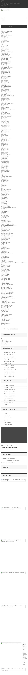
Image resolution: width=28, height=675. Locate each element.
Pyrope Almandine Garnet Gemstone (8, 225)
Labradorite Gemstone (5, 297)
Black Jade (3, 118)
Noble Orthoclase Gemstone (7, 284)
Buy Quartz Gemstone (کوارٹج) (7, 103)
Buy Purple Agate (4, 148)
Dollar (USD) (3, 5)
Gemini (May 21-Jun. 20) (9, 361)
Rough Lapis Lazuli (5, 122)
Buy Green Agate (4, 152)
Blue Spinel (3, 210)
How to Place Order (8, 424)
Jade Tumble (3, 120)
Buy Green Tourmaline (5, 69)
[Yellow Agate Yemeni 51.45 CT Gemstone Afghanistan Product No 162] (13, 480)
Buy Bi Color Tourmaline (6, 73)
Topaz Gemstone (4, 211)
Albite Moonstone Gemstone (7, 296)
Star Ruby (3, 202)
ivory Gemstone (4, 310)
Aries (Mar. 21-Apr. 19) (8, 354)
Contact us (3, 1)
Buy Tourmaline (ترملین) (6, 66)
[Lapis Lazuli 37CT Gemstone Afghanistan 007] (11, 643)
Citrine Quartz (4, 258)
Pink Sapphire (4, 195)
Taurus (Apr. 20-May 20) (9, 374)
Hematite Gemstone (5, 274)
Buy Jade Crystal (4, 165)
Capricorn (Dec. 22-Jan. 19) (10, 359)
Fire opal (3, 280)
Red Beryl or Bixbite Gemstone (7, 224)
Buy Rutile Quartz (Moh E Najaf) (8, 109)
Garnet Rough (4, 157)
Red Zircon (3, 244)
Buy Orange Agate (5, 147)
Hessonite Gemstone (5, 234)
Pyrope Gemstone (5, 226)
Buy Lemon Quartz (5, 107)
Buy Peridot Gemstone (6, 64)
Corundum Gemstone (5, 192)
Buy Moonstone (4, 135)
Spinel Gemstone (4, 208)
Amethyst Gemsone (5, 257)
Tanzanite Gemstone (5, 54)
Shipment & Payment (10, 409)
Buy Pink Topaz (4, 80)
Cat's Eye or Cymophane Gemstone (8, 207)
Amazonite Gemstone (5, 282)
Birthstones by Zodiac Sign (6, 305)
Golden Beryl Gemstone (6, 221)
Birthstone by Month (5, 307)
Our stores (6, 404)
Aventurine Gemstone (5, 266)
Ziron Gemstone (4, 239)
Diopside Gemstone (5, 320)
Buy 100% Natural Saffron (6, 31)
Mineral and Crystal (5, 163)
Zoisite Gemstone (4, 300)
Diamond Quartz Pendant (6, 176)
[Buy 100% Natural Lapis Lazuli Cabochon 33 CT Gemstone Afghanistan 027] (13, 606)
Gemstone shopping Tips (6, 287)
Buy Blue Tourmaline (5, 71)
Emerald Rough (4, 40)
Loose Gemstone (4, 32)
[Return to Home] (2, 329)
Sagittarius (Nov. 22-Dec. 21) (10, 369)
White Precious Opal (5, 278)
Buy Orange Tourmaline (6, 76)
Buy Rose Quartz (4, 105)
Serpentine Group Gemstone (7, 318)
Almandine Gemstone (5, 229)
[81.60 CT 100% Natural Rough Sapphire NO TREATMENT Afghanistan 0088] (13, 508)
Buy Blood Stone (4, 181)
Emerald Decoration (5, 41)
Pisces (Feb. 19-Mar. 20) (9, 367)
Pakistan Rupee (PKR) (5, 7)
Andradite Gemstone (5, 237)
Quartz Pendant (4, 177)
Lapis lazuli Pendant (5, 123)
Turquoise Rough (4, 159)
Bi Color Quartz (4, 112)
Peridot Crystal (4, 167)
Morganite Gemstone (5, 220)
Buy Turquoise (4, 84)
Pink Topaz (3, 212)
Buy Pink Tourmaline (5, 68)
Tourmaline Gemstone (5, 249)
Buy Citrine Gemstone (5, 113)
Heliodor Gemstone (5, 222)
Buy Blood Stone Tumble (6, 138)
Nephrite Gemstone (5, 303)
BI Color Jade (4, 117)
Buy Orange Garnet (5, 98)
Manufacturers (8, 348)
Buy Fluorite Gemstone (6, 114)
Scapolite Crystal (4, 166)
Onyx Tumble (4, 132)
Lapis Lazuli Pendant (5, 125)
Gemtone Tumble (4, 180)
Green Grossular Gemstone (6, 235)
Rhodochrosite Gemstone (6, 314)
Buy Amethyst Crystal (5, 170)
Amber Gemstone (4, 309)
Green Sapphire (4, 199)
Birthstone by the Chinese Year (7, 292)
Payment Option (7, 422)
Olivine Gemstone (5, 271)
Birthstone (3, 184)
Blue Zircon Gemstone (5, 242)
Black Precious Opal (5, 279)
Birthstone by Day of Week (6, 293)
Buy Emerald (3, 36)
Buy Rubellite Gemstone (6, 75)
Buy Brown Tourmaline (5, 72)
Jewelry (2, 172)
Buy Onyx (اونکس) (5, 131)
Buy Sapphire (4, 46)
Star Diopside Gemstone (6, 323)
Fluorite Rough (4, 158)
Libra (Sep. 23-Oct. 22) (9, 365)
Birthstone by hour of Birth (6, 291)
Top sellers (7, 475)
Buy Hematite (4, 153)
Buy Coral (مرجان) (5, 55)
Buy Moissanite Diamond (6, 35)
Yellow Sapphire (4, 53)
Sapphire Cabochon (5, 49)
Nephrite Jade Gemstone (6, 306)
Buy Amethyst (4, 102)
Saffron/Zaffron (4, 183)
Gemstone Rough (4, 156)
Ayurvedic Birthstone (5, 294)
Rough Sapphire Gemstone (6, 51)
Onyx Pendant (4, 175)
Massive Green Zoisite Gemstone (8, 302)
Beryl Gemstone (4, 215)
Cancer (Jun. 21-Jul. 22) (9, 356)
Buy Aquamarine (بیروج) (6, 60)
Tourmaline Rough (5, 162)
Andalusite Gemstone (5, 248)
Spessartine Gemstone (6, 231)
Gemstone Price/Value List (6, 288)
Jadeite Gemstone (5, 267)
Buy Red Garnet (4, 96)
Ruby (2, 44)
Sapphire (3, 50)
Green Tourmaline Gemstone (7, 253)
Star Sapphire (4, 203)
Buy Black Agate (4, 145)
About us (3, 324)
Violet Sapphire (4, 197)
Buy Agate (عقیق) (4, 140)
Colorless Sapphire (5, 201)
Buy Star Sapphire (5, 48)
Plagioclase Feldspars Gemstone (8, 298)
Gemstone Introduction (6, 189)
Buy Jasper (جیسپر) (5, 136)
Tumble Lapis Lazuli (5, 126)
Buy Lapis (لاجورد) (5, 121)
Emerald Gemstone (5, 37)
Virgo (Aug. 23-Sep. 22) (9, 376)
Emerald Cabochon (5, 39)
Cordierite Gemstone (5, 255)
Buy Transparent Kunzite (6, 86)
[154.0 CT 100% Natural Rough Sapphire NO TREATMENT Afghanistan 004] (13, 540)
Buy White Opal (4, 58)
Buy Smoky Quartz (5, 108)
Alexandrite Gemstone (5, 204)
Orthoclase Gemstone (5, 283)
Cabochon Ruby (4, 45)
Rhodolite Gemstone (5, 228)
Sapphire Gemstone (5, 194)
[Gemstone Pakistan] (14, 13)
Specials (5, 467)
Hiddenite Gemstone (5, 270)
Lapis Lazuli (3, 127)
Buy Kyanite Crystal (5, 171)
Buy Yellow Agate (4, 141)
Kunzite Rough (4, 93)
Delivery (5, 413)
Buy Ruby (3, 42)
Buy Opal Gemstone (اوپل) (6, 57)
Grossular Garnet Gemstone (7, 233)
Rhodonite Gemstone (5, 316)
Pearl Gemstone (4, 312)
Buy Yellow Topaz (4, 81)
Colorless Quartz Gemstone (7, 261)
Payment (3, 186)
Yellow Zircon (4, 243)
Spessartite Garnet (5, 230)
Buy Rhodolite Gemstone (6, 100)
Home (2, 30)
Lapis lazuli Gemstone (5, 319)
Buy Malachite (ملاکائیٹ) (6, 154)
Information (7, 381)
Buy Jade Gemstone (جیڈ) (6, 116)
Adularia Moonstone (5, 285)
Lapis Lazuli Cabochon (5, 129)
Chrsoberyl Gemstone (5, 206)
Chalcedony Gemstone (6, 265)
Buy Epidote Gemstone (6, 94)
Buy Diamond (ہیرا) (5, 33)
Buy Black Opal (4, 59)
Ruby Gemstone (4, 193)
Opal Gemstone (4, 276)
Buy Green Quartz (5, 111)
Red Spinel (3, 217)
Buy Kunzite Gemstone (6, 85)
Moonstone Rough (5, 161)
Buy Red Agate (4, 150)
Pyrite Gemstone (4, 275)
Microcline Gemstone (5, 289)
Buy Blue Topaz (4, 78)
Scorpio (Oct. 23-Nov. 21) (9, 371)
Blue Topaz (3, 213)
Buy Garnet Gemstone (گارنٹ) (7, 95)
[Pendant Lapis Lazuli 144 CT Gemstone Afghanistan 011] (13, 573)
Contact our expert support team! (8, 462)
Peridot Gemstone (5, 273)
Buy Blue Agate (4, 144)
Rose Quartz (3, 260)
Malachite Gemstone (5, 315)
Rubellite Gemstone (5, 251)
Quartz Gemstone (4, 256)
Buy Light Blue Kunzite (6, 91)
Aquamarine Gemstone (6, 219)
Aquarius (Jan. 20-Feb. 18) (9, 352)
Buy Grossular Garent (5, 99)
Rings (2, 174)
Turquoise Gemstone (5, 321)
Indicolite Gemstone (5, 252)
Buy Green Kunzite (5, 90)
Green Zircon (3, 247)
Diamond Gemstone (5, 190)
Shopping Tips (4, 185)
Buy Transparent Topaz (6, 82)
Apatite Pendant (4, 179)
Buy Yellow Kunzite (5, 89)
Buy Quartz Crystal (5, 168)
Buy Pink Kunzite (4, 87)
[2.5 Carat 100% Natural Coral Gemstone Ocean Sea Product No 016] (13, 669)
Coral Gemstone (4, 311)
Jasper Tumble (4, 139)
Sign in (2, 0)
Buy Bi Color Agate (5, 149)
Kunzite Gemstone (5, 269)
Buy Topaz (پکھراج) (5, 77)
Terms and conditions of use (10, 417)
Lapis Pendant (4, 130)
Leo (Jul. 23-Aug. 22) (8, 363)
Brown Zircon (4, 246)
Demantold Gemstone (5, 238)
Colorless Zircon (4, 240)
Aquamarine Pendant (5, 63)
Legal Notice (6, 415)
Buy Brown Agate (4, 143)
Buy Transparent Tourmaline (7, 67)
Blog (2, 188)
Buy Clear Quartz (4, 104)
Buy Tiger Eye (4, 134)
